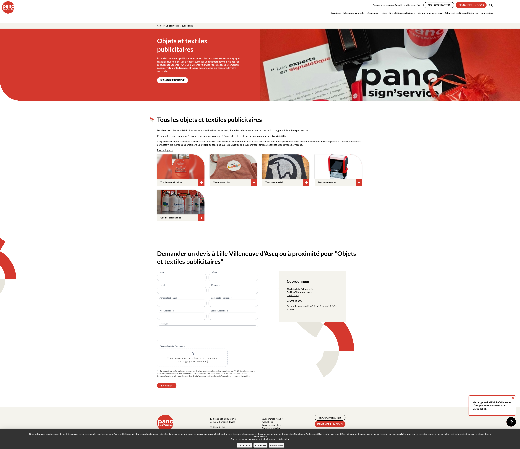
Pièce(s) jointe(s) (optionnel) (172, 346)
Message (164, 323)
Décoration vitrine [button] (377, 12)
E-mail (162, 285)
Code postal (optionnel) (221, 298)
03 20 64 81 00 (294, 300)
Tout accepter (244, 445)
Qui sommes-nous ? (272, 418)
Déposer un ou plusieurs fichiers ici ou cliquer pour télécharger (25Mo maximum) (192, 359)
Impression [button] (487, 12)
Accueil (160, 26)
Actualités (267, 421)
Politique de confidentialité (276, 439)
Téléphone (215, 285)
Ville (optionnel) (167, 310)
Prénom (214, 272)
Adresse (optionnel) (168, 298)
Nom (162, 272)
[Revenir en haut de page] (511, 422)
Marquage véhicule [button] (353, 12)
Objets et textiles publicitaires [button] (461, 12)
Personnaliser (276, 445)
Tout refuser (260, 445)
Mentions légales (271, 428)
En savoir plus (164, 150)
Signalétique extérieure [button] (402, 12)
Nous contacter (439, 5)
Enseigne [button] (336, 12)
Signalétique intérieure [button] (430, 12)
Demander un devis (471, 5)
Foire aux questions (272, 424)
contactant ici (243, 376)
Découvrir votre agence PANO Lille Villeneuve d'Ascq (397, 5)
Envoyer (166, 385)
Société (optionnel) (219, 310)
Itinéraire (292, 295)
